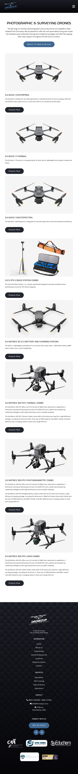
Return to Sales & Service (39, 44)
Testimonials (39, 651)
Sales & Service (39, 685)
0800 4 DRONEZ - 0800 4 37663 (40, 700)
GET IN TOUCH (39, 725)
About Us (39, 647)
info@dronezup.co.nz (40, 704)
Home (39, 644)
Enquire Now (14, 110)
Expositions (39, 688)
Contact (39, 666)
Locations (39, 658)
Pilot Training (39, 681)
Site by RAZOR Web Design (39, 633)
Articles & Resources (39, 655)
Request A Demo (39, 662)
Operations (39, 677)
